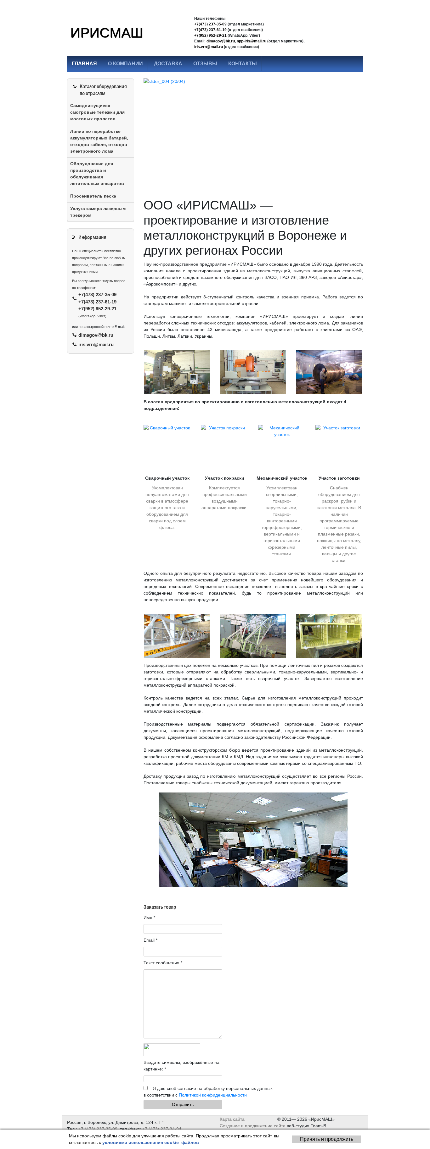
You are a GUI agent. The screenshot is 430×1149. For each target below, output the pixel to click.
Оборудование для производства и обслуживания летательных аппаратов (97, 173)
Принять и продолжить (326, 1139)
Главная (84, 63)
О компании (125, 63)
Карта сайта (233, 1119)
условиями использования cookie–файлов (150, 1142)
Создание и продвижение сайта (253, 1125)
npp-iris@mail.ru (251, 41)
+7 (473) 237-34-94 (161, 1128)
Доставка (168, 63)
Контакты (242, 63)
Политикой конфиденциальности (213, 1094)
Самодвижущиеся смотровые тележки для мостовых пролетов (97, 112)
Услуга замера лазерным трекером (98, 212)
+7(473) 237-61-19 (210, 30)
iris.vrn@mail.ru (208, 47)
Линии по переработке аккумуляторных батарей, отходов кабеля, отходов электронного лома (99, 141)
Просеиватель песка (93, 196)
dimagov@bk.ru (221, 41)
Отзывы (205, 63)
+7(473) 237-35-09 (210, 24)
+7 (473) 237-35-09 (97, 1128)
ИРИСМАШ (106, 32)
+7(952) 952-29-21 (210, 35)
